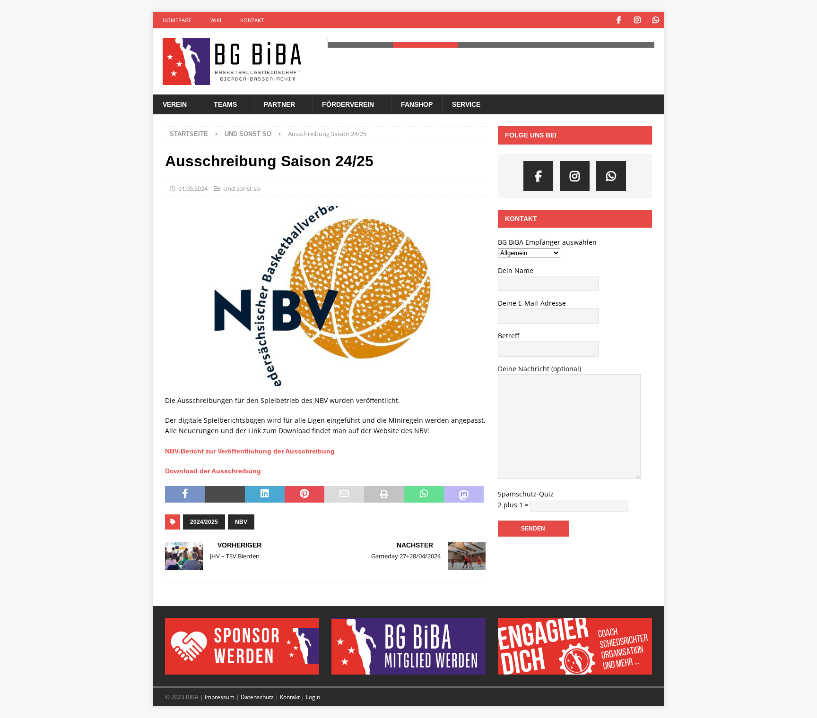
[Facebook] (618, 20)
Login (313, 697)
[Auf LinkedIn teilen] (265, 494)
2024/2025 (204, 522)
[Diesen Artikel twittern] (224, 494)
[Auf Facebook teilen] (185, 494)
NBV (241, 522)
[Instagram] (637, 20)
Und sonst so (241, 188)
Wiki (215, 20)
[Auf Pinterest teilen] (304, 494)
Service (466, 104)
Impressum (220, 697)
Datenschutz (257, 697)
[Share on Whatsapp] (424, 494)
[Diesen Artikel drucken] (384, 494)
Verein (175, 104)
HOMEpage (177, 20)
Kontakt (252, 20)
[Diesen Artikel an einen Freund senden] (344, 494)
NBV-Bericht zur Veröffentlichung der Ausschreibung (250, 451)
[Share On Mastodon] (464, 494)
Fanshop (417, 104)
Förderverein (348, 104)
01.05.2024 (193, 188)
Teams (225, 104)
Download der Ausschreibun (211, 471)
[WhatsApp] (655, 20)
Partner (279, 104)
